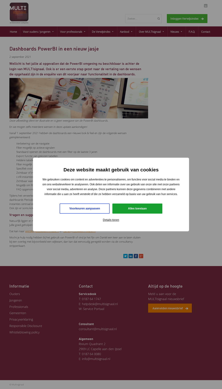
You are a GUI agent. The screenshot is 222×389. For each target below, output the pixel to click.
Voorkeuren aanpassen (84, 208)
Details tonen (111, 219)
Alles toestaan (137, 208)
